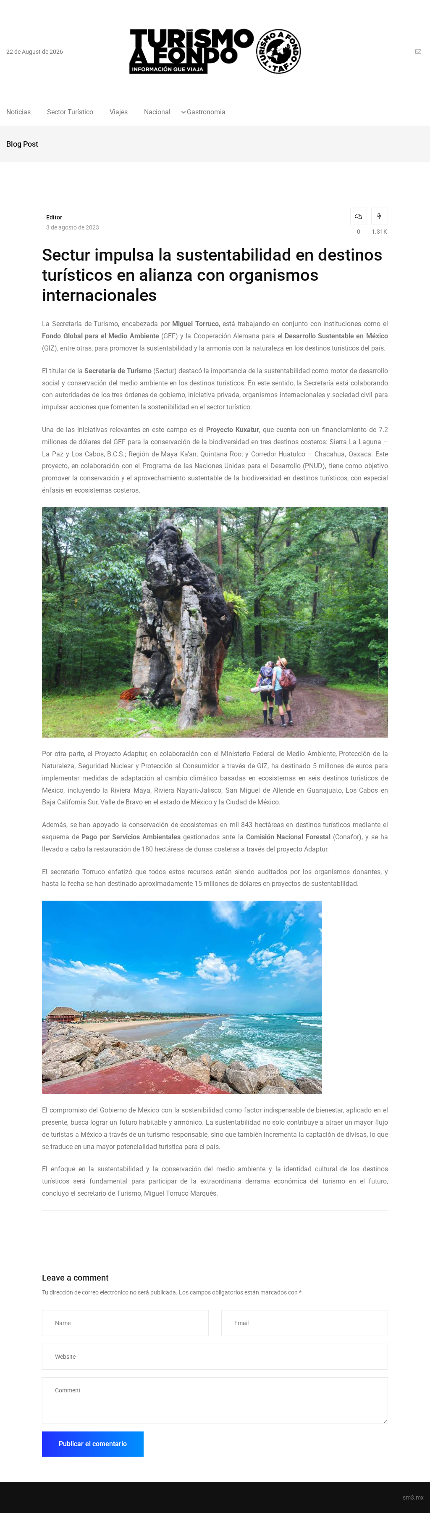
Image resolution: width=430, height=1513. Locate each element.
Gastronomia (206, 112)
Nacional (157, 112)
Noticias (18, 112)
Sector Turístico (70, 112)
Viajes (119, 112)
